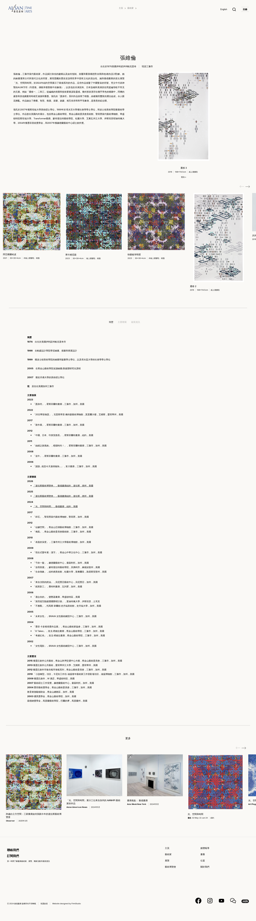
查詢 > (183, 177)
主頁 (121, 8)
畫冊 (202, 854)
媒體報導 (204, 848)
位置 (202, 860)
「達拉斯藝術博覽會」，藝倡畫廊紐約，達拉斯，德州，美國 (63, 496)
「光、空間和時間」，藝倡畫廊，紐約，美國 (55, 506)
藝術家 (130, 8)
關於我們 (204, 866)
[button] (247, 186)
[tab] (111, 322)
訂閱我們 (13, 856)
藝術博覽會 (170, 866)
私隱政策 (44, 903)
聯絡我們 (13, 850)
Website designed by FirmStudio (66, 903)
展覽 (167, 860)
